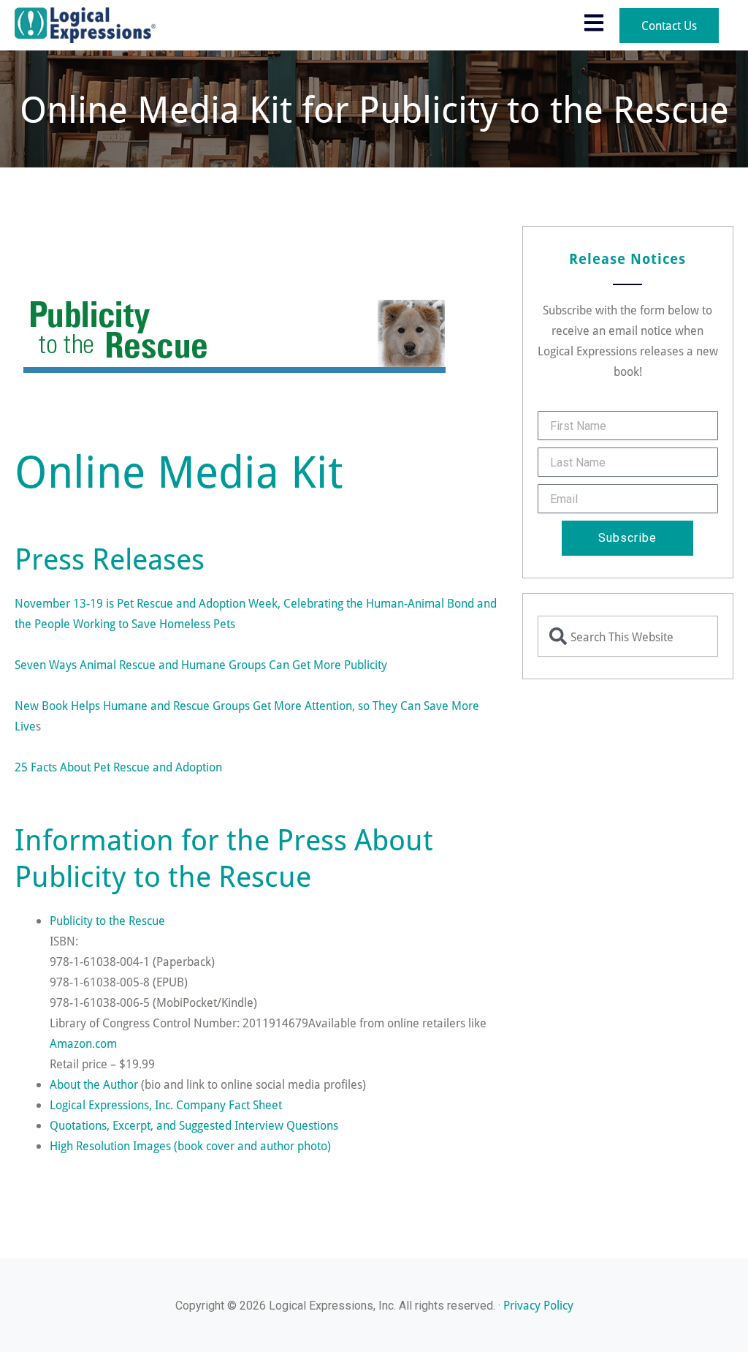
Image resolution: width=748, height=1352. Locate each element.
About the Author (94, 1084)
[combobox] (628, 636)
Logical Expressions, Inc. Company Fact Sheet (166, 1104)
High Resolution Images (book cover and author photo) (190, 1145)
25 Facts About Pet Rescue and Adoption (118, 766)
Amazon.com (83, 1043)
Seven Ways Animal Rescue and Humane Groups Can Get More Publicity (201, 664)
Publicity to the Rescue (107, 920)
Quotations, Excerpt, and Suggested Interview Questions (194, 1125)
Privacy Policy (538, 1305)
